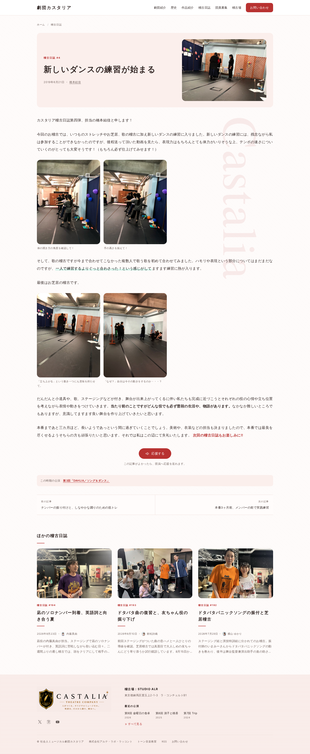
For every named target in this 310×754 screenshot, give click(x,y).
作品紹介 (188, 7)
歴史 (174, 7)
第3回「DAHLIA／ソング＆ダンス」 (86, 480)
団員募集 (221, 7)
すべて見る (135, 724)
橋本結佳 (75, 82)
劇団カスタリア (54, 7)
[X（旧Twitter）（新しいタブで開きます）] (40, 722)
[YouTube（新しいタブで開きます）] (58, 722)
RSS (164, 741)
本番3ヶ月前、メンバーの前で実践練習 (242, 504)
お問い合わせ (259, 7)
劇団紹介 (160, 7)
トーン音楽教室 (146, 741)
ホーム (41, 24)
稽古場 (236, 7)
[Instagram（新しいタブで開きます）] (49, 722)
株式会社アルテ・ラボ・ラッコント (111, 741)
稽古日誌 (204, 7)
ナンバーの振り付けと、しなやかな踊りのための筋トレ (79, 504)
